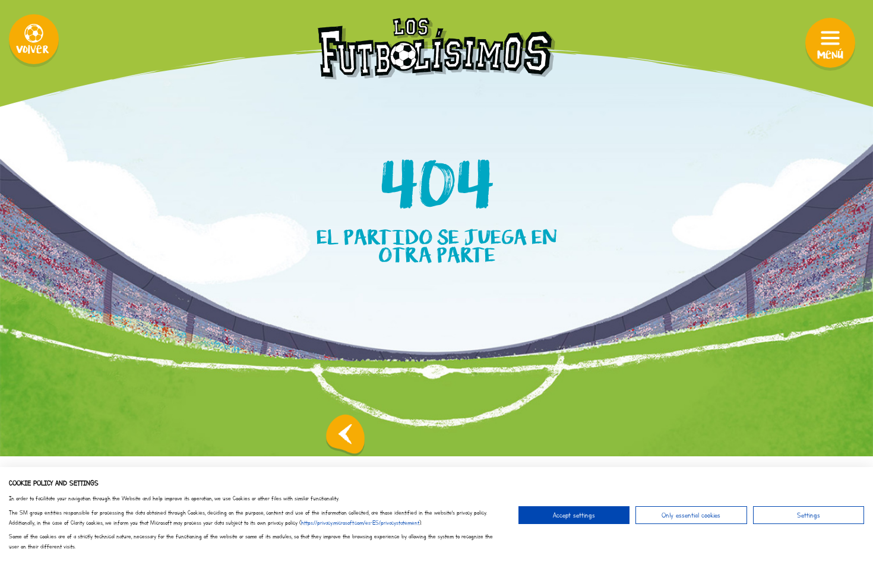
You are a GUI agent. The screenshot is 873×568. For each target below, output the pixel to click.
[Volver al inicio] (345, 435)
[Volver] (34, 39)
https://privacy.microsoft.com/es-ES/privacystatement (360, 522)
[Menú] (830, 43)
